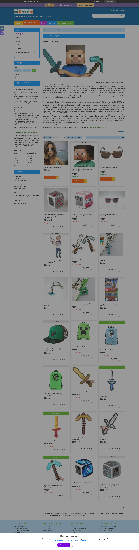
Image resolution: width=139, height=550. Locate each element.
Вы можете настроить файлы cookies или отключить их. (69, 540)
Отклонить (77, 545)
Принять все (64, 545)
